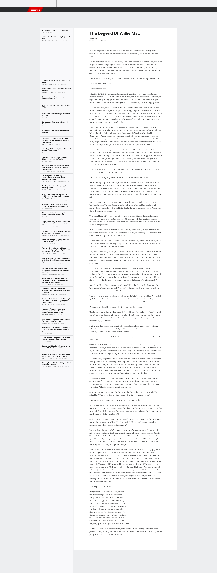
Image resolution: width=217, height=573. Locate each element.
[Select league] (36, 3)
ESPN (35, 9)
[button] (180, 9)
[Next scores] (185, 3)
